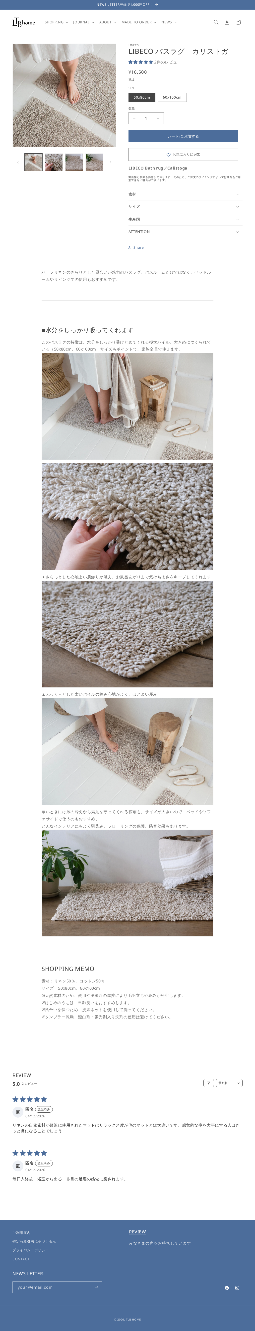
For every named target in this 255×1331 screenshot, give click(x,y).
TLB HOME (133, 1319)
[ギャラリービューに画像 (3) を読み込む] (74, 162)
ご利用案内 (21, 1232)
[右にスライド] (110, 162)
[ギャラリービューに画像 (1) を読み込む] (33, 162)
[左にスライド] (17, 162)
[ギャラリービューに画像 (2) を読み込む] (54, 162)
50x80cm (142, 97)
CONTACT (20, 1259)
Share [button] (138, 247)
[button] (56, 22)
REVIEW (137, 1232)
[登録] (96, 1287)
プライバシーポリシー (30, 1250)
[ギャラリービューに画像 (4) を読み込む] (94, 162)
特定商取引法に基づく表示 (34, 1241)
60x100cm (172, 97)
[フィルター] (208, 1083)
